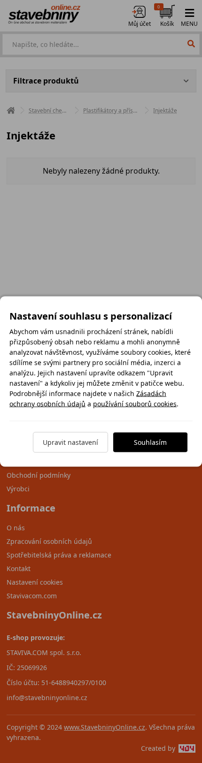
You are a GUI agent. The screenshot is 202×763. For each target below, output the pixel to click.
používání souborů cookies (135, 403)
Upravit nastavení (70, 442)
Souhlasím (150, 442)
